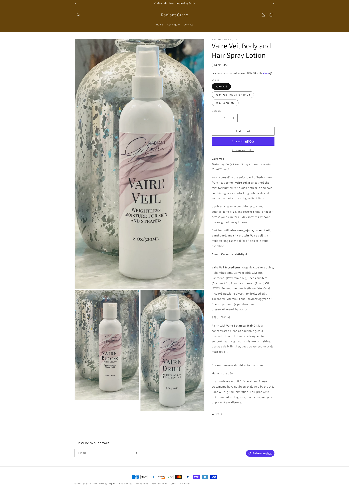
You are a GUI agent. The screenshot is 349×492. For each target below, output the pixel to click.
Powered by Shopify (105, 483)
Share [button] (218, 413)
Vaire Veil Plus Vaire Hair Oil (233, 94)
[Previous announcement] (76, 3)
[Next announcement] (273, 3)
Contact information (180, 483)
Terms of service (159, 483)
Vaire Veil (221, 86)
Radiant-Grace (89, 483)
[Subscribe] (136, 453)
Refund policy (141, 483)
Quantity (216, 110)
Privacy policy (125, 483)
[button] (79, 15)
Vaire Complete (225, 102)
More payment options (243, 150)
